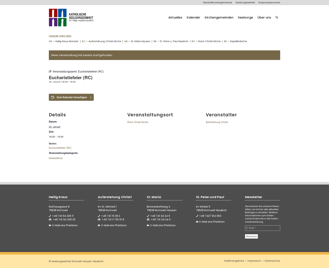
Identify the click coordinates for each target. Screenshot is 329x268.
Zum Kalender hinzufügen (72, 97)
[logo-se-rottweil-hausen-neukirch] (72, 17)
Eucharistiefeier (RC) (60, 147)
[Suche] (276, 17)
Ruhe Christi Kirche (137, 122)
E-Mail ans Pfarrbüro (65, 225)
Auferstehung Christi (217, 122)
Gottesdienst (56, 158)
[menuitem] (217, 2)
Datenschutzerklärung (262, 220)
